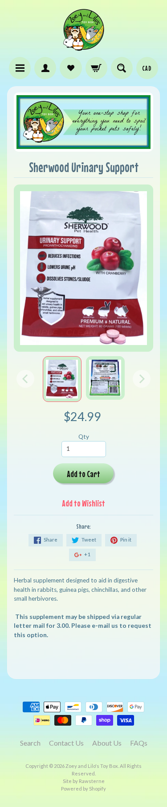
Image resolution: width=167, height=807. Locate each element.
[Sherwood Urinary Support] (62, 379)
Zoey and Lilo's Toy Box (91, 766)
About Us (107, 743)
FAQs (138, 743)
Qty (83, 436)
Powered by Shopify (83, 788)
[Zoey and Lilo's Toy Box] (83, 47)
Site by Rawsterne (84, 781)
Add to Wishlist (83, 503)
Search (30, 743)
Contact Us (66, 743)
